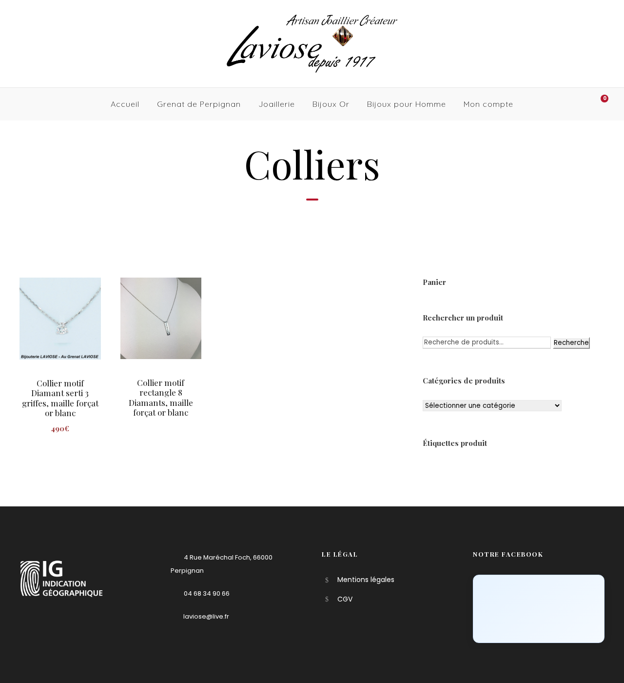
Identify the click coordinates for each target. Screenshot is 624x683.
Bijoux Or (331, 104)
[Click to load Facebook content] (538, 609)
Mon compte (488, 104)
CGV (344, 599)
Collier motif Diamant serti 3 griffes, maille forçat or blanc (60, 398)
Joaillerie (276, 104)
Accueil (125, 104)
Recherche (571, 342)
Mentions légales (365, 579)
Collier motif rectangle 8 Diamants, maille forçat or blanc (161, 397)
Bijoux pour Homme (406, 104)
